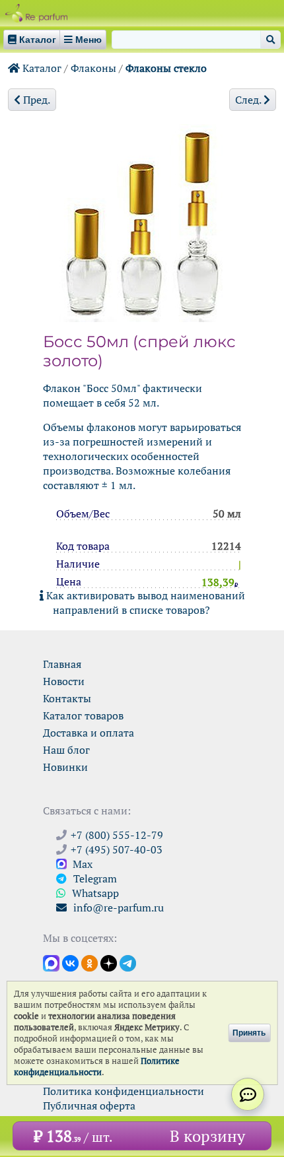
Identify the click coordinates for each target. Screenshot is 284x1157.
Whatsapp (94, 893)
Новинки (65, 767)
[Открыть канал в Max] (51, 962)
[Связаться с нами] (247, 1094)
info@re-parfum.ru (117, 907)
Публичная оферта (89, 1105)
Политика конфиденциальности (123, 1091)
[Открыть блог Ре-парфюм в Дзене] (108, 962)
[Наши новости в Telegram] (128, 962)
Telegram (94, 878)
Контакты (67, 698)
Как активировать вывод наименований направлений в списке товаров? (144, 602)
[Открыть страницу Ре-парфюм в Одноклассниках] (89, 962)
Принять (249, 1033)
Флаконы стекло (166, 68)
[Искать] (270, 39)
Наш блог (66, 750)
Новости (64, 681)
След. (249, 99)
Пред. (35, 99)
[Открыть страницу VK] (70, 962)
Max (81, 864)
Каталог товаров (83, 715)
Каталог (40, 68)
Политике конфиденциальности (97, 1066)
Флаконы (93, 68)
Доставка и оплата (88, 732)
